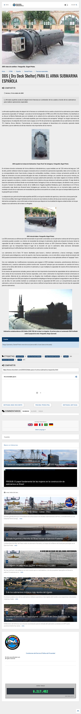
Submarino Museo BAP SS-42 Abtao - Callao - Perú (28, 512)
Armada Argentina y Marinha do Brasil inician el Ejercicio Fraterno (34, 538)
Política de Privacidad (48, 653)
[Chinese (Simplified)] (36, 424)
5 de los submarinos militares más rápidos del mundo (29, 592)
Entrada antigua (70, 405)
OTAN (10, 71)
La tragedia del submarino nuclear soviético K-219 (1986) (31, 565)
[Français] (41, 424)
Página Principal (42, 405)
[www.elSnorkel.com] (19, 5)
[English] (30, 424)
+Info (20, 518)
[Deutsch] (51, 424)
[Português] (46, 424)
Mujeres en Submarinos (11, 445)
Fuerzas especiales (42, 71)
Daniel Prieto (28, 71)
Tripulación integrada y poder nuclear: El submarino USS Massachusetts (37, 464)
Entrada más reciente (13, 405)
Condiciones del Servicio (33, 653)
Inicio (3, 71)
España (18, 71)
